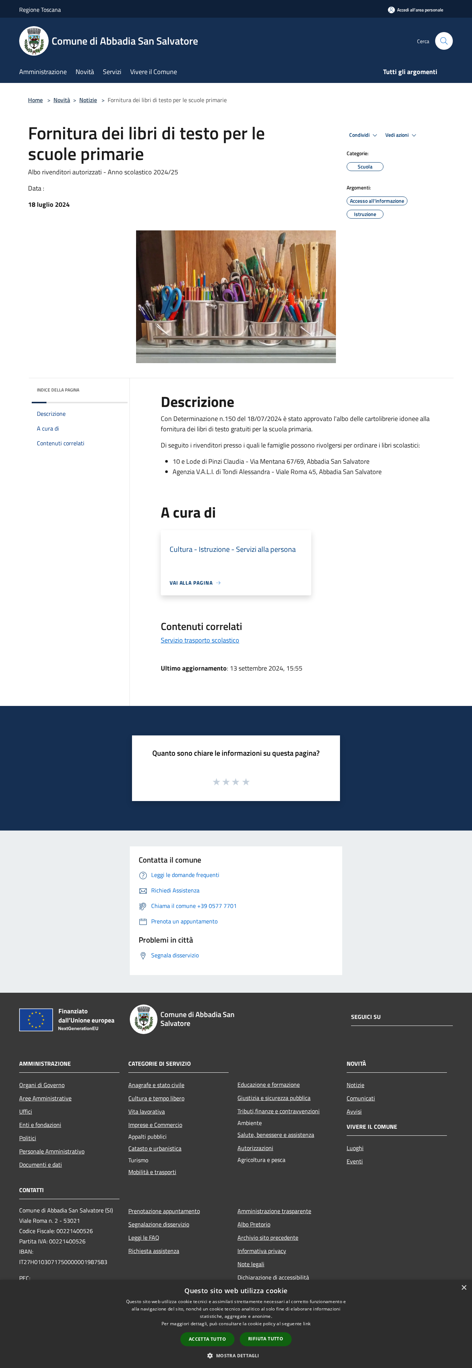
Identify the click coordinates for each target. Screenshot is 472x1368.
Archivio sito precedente (267, 1237)
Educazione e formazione (268, 1084)
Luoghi (355, 1148)
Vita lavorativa (146, 1111)
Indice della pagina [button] (58, 389)
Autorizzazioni (255, 1148)
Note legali (250, 1264)
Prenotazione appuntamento (164, 1211)
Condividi (360, 135)
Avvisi (354, 1111)
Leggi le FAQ (143, 1237)
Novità (61, 99)
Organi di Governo (42, 1084)
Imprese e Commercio (155, 1124)
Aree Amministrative (45, 1098)
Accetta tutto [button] (207, 1339)
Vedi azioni (397, 135)
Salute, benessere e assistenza (275, 1134)
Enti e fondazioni (40, 1124)
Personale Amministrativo (51, 1151)
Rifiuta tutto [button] (265, 1339)
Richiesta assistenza (153, 1250)
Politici (27, 1138)
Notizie (88, 99)
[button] (236, 1355)
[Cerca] (444, 41)
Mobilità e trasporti (152, 1171)
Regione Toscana (40, 9)
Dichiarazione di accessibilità (273, 1277)
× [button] (463, 1288)
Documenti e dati (40, 1164)
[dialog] (236, 1324)
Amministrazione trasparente (274, 1211)
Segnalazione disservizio (158, 1224)
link (306, 1323)
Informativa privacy (261, 1250)
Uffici (25, 1111)
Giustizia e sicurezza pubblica (273, 1097)
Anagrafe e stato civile (156, 1084)
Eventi (355, 1161)
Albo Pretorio (253, 1224)
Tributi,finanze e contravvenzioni (278, 1111)
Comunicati (361, 1098)
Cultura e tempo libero (156, 1098)
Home (35, 99)
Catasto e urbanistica (154, 1148)
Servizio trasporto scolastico (200, 640)
